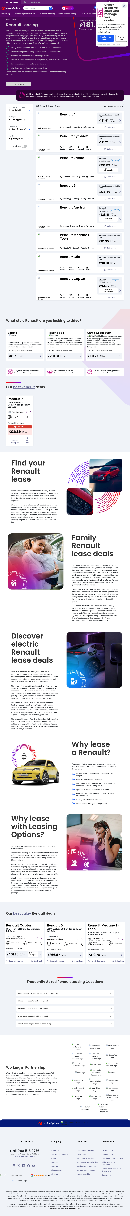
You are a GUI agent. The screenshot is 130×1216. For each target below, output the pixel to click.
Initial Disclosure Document (108, 1163)
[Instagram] (13, 1165)
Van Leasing (82, 1154)
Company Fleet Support (86, 1170)
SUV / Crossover (99, 333)
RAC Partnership (83, 1174)
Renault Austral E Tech (84, 589)
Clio (8, 43)
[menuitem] (95, 8)
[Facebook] (28, 1165)
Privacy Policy (107, 1150)
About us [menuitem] (78, 2)
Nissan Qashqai (108, 592)
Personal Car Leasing (85, 1150)
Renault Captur (36, 40)
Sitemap (54, 1174)
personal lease (37, 517)
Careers (54, 1162)
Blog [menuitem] (85, 2)
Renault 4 (68, 114)
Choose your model (17, 107)
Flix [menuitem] (90, 2)
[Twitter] (18, 1165)
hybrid (22, 519)
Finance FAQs (56, 1170)
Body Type (13, 126)
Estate (12, 333)
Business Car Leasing (85, 1158)
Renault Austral (73, 207)
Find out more (18, 84)
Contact (54, 1166)
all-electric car (34, 519)
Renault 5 (68, 185)
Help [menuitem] (94, 2)
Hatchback (56, 333)
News (53, 1158)
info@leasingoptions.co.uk (25, 1156)
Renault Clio (70, 257)
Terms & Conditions (59, 1154)
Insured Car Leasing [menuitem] (47, 14)
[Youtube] (33, 1165)
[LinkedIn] (23, 1165)
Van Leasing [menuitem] (35, 2)
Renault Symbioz (74, 136)
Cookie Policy (107, 1154)
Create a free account (105, 38)
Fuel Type (12, 117)
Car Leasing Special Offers (87, 1162)
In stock (24, 146)
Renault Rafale (72, 158)
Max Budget (13, 136)
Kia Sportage (80, 594)
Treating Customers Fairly (112, 1158)
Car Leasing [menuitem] (13, 2)
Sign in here (116, 44)
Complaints (107, 1175)
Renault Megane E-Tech (76, 237)
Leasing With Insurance (86, 1166)
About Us (55, 1150)
